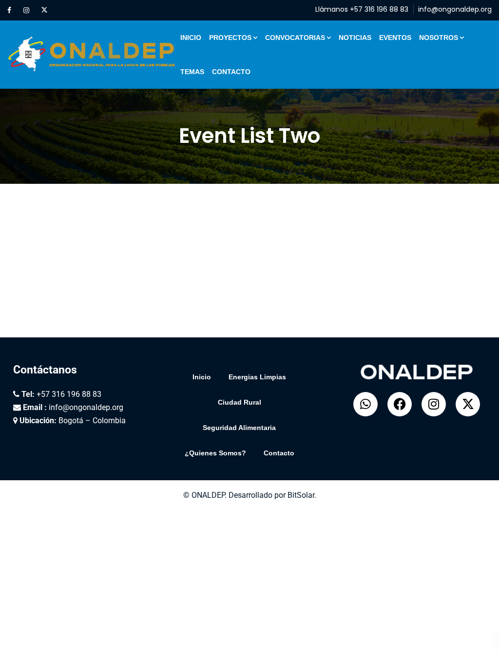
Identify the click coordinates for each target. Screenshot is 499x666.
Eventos (395, 37)
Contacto (231, 72)
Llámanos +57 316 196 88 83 (361, 9)
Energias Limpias (257, 377)
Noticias (355, 37)
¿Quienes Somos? (215, 453)
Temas (192, 72)
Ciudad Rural (239, 402)
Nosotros (438, 37)
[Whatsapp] (365, 404)
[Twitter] (44, 10)
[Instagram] (26, 10)
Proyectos (230, 37)
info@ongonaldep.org (455, 9)
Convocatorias (295, 37)
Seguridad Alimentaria (239, 427)
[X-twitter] (468, 404)
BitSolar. (302, 495)
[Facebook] (9, 10)
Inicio (190, 37)
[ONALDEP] (91, 55)
